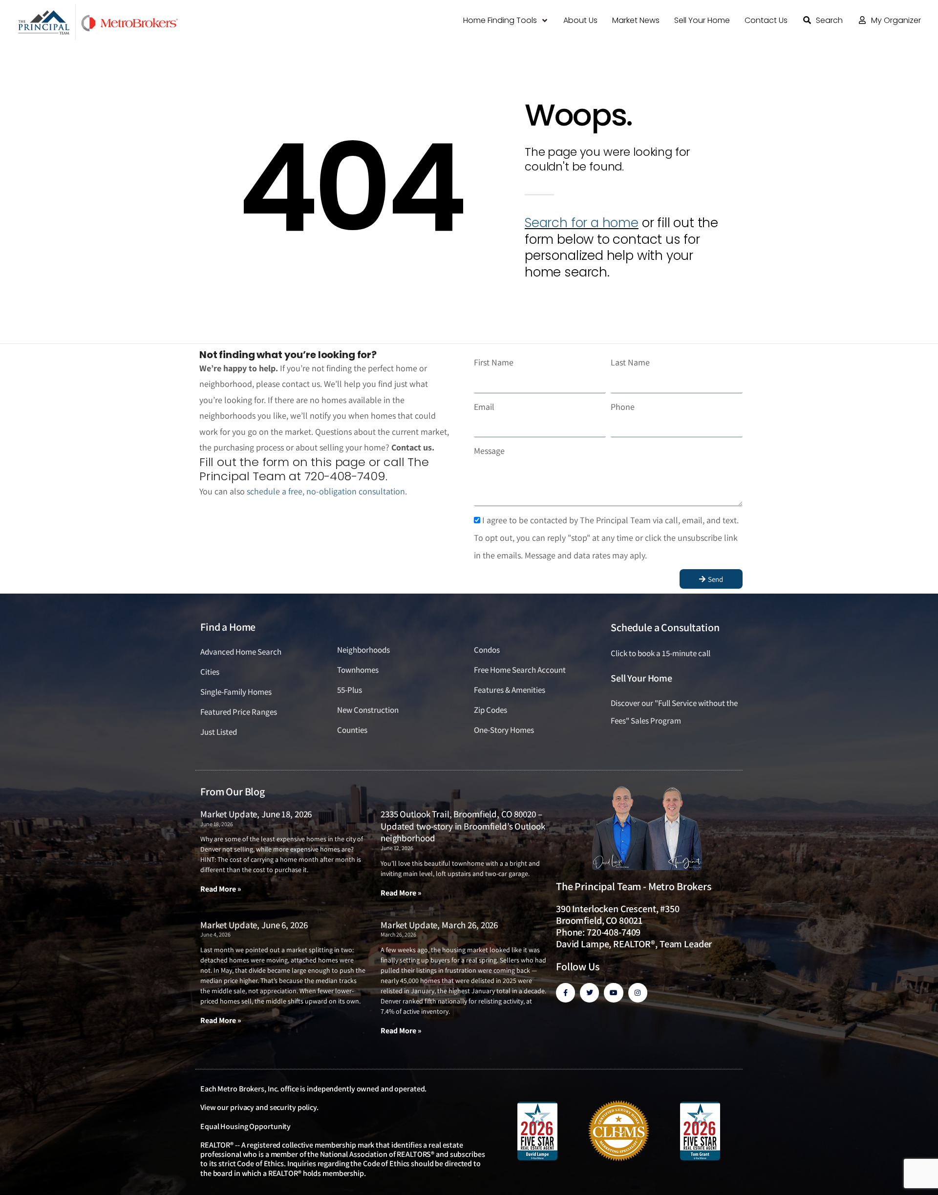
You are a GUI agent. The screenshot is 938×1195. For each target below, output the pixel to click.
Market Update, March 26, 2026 (439, 925)
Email (484, 406)
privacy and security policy (273, 1107)
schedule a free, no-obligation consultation (326, 491)
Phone (623, 406)
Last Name (630, 362)
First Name (493, 362)
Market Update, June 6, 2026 (253, 925)
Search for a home (582, 223)
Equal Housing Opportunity (245, 1126)
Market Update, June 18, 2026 (256, 814)
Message (489, 450)
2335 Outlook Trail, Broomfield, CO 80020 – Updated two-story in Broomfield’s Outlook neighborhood (463, 826)
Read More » (220, 889)
